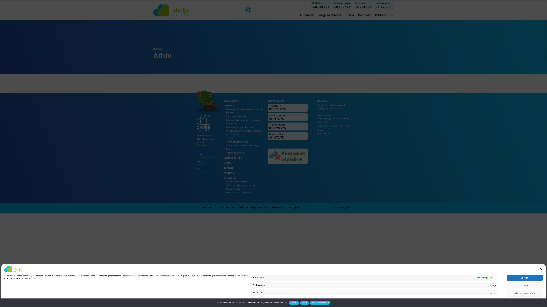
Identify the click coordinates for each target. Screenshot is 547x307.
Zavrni (525, 285)
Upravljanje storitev (531, 301)
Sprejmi (525, 277)
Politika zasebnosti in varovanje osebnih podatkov (26, 301)
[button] (541, 268)
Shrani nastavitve (525, 293)
